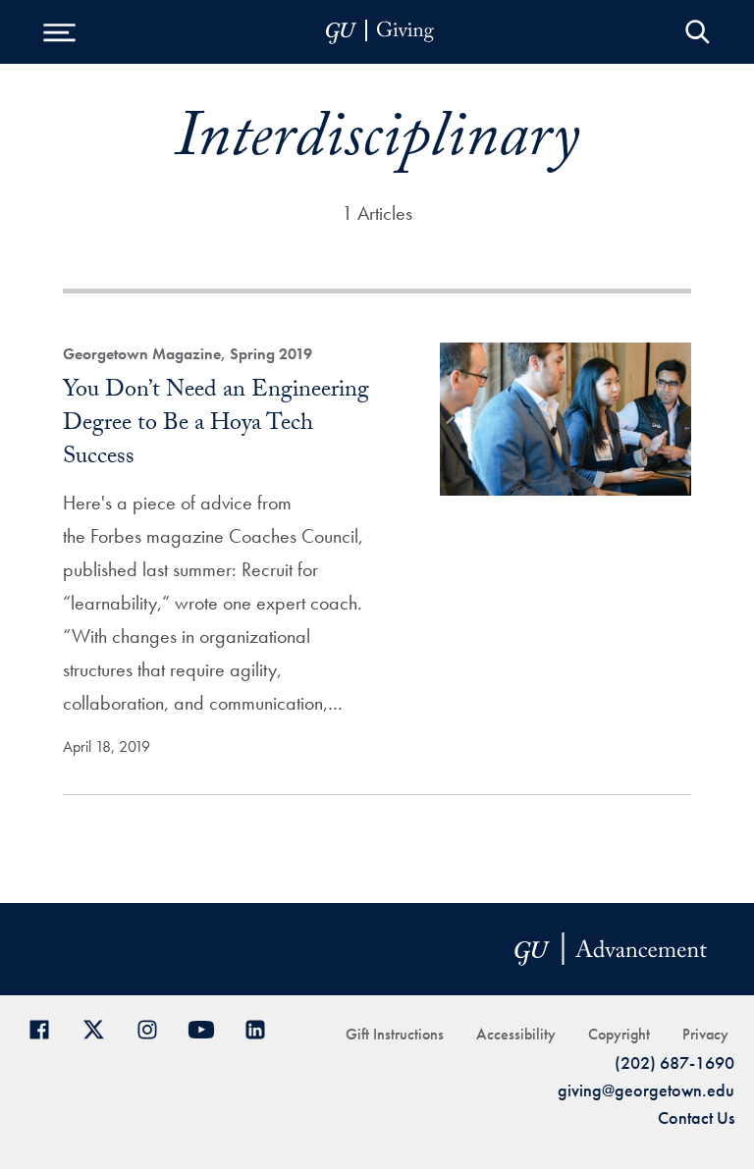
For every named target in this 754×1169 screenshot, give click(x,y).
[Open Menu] (59, 32)
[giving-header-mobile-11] (380, 32)
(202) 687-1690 (674, 1062)
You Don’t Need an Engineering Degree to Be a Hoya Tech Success (216, 425)
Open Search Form (697, 32)
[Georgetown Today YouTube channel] (209, 1027)
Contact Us (696, 1117)
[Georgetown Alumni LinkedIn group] (263, 1027)
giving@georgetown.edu (646, 1090)
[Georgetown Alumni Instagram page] (155, 1027)
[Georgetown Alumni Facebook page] (47, 1027)
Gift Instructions (395, 1034)
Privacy (705, 1034)
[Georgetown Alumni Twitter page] (101, 1027)
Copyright (619, 1034)
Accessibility (516, 1034)
